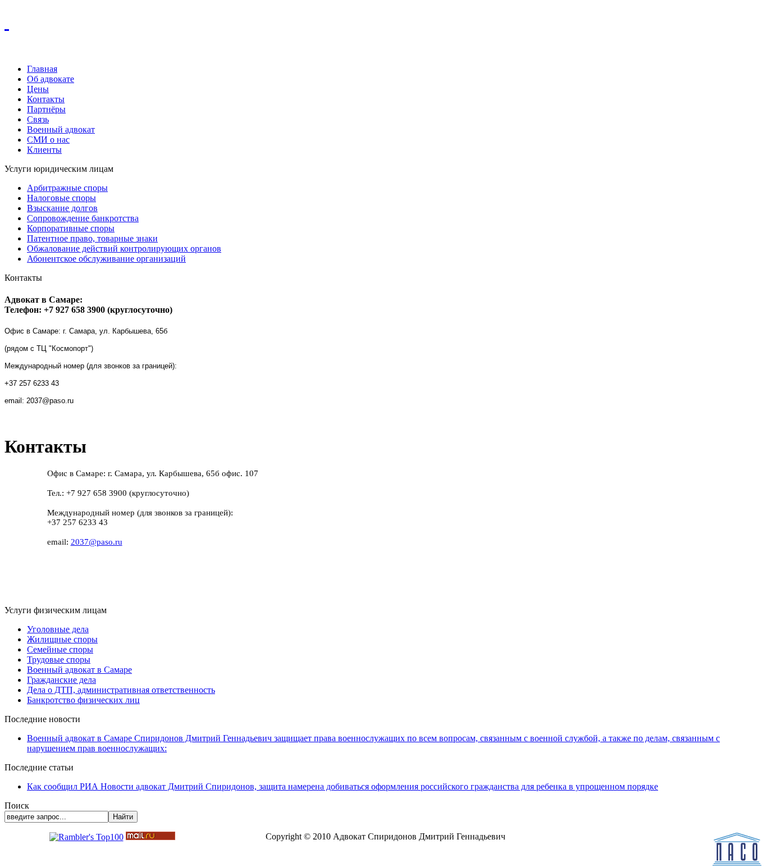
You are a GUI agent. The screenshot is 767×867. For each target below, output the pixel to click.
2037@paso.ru (96, 541)
